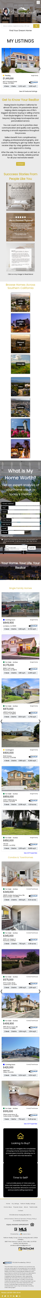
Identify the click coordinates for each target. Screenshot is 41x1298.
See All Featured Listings (28, 91)
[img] (15, 1234)
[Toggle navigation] (38, 2)
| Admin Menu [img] (27, 1234)
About (26, 1207)
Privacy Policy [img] (10, 542)
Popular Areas (17, 1207)
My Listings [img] (15, 1203)
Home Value (8, 1207)
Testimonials (33, 1207)
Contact (20, 1210)
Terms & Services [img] (20, 1218)
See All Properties (30, 853)
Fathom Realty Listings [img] (27, 1203)
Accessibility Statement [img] (20, 1220)
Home (8, 1203)
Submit (32, 548)
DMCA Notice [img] (9, 1218)
